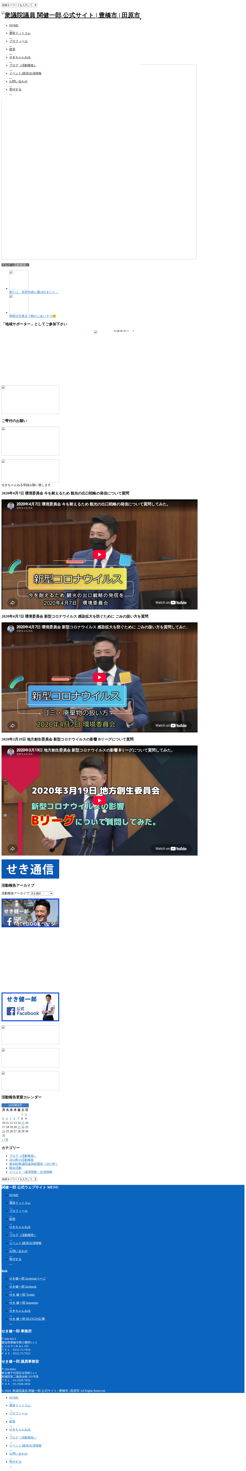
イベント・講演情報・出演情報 (30, 1172)
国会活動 (15, 1168)
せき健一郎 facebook (23, 1286)
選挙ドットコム (20, 33)
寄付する (15, 89)
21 (19, 1127)
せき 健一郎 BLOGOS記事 (27, 1318)
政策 (12, 49)
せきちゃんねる (20, 57)
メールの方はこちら (137, 374)
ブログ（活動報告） (23, 65)
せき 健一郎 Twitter (22, 1294)
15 (22, 1122)
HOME (13, 25)
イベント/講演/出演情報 (25, 73)
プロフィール (18, 41)
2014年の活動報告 (21, 1159)
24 (3, 1131)
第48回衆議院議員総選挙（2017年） (33, 1163)
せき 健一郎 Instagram (23, 1302)
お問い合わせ (18, 81)
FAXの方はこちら (109, 374)
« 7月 (5, 1139)
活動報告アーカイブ (15, 893)
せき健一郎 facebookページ (27, 1278)
